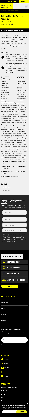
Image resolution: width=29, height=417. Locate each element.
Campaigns (4, 302)
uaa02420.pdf (6, 190)
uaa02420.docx (6, 187)
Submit (4, 244)
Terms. (13, 241)
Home (4, 11)
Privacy (8, 241)
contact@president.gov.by (8, 102)
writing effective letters (17, 171)
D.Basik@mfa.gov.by (22, 96)
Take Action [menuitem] (12, 2)
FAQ (2, 397)
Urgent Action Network (13, 11)
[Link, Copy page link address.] (12, 24)
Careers (3, 400)
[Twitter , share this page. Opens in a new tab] (9, 24)
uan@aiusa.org (15, 176)
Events (3, 394)
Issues (3, 308)
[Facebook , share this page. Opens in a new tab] (6, 24)
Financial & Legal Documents (9, 387)
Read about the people (18, 166)
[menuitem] (2, 1)
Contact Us (4, 391)
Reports (3, 320)
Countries (4, 314)
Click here (8, 63)
